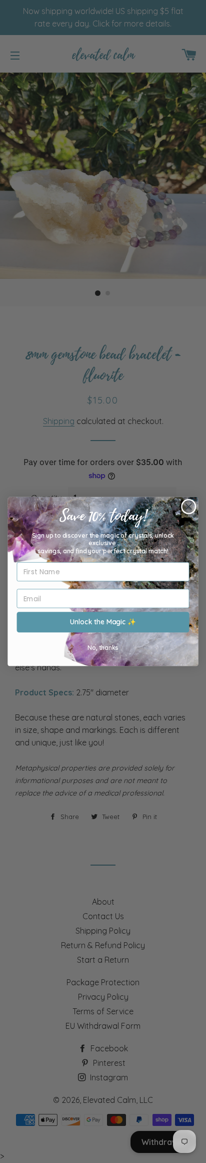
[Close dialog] (189, 507)
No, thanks (103, 647)
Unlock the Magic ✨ (103, 622)
